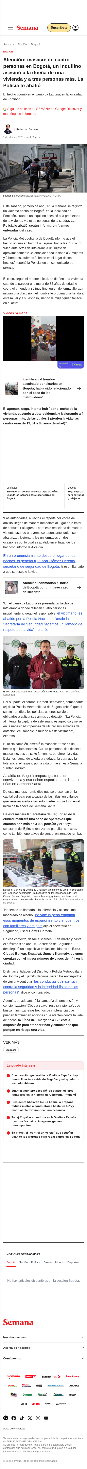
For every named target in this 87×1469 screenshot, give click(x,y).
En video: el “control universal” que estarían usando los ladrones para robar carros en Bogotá (32, 495)
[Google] (5, 1418)
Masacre (11, 1049)
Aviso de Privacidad (18, 1428)
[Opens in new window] (13, 1418)
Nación (22, 44)
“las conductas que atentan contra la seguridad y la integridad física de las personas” (40, 986)
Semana (8, 44)
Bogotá (35, 44)
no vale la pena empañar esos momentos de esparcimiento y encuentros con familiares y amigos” (41, 920)
